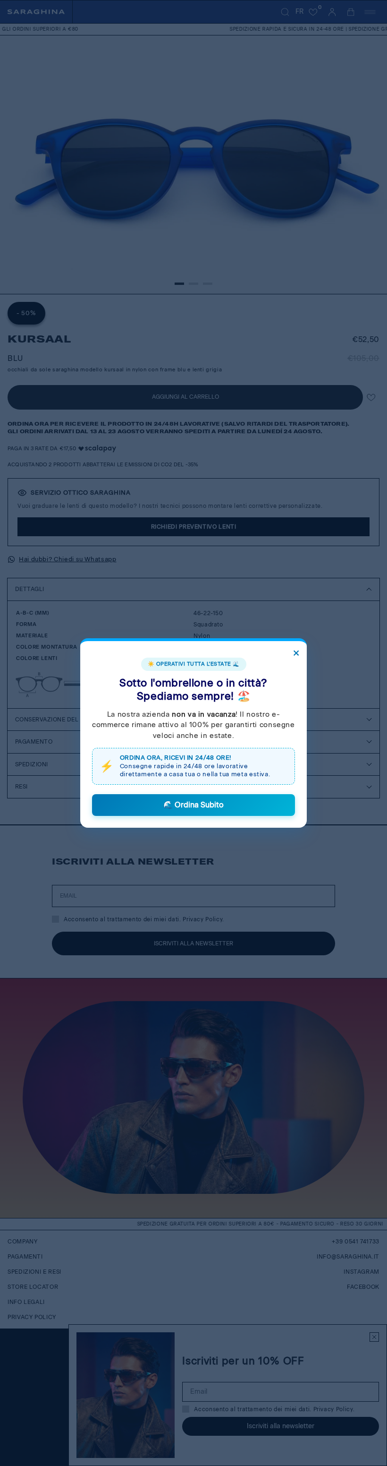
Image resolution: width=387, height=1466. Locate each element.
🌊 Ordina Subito (193, 804)
